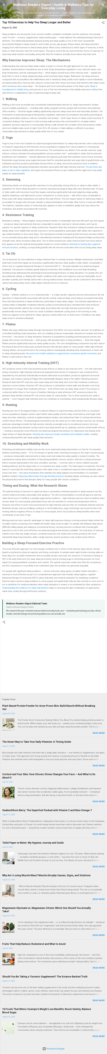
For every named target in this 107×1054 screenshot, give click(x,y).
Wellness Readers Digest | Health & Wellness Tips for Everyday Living (53, 6)
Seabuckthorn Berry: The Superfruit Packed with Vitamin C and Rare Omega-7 (47, 810)
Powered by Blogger (55, 1048)
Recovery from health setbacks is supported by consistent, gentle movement (61, 353)
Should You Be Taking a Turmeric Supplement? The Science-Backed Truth (44, 976)
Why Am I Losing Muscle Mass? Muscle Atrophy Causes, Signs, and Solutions (46, 875)
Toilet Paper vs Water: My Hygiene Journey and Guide (33, 842)
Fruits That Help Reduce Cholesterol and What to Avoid (34, 943)
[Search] (103, 5)
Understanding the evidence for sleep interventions (25, 588)
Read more (99, 733)
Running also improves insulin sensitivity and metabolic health (61, 434)
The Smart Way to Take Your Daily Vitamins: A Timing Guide (36, 741)
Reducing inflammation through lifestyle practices (41, 476)
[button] (103, 23)
